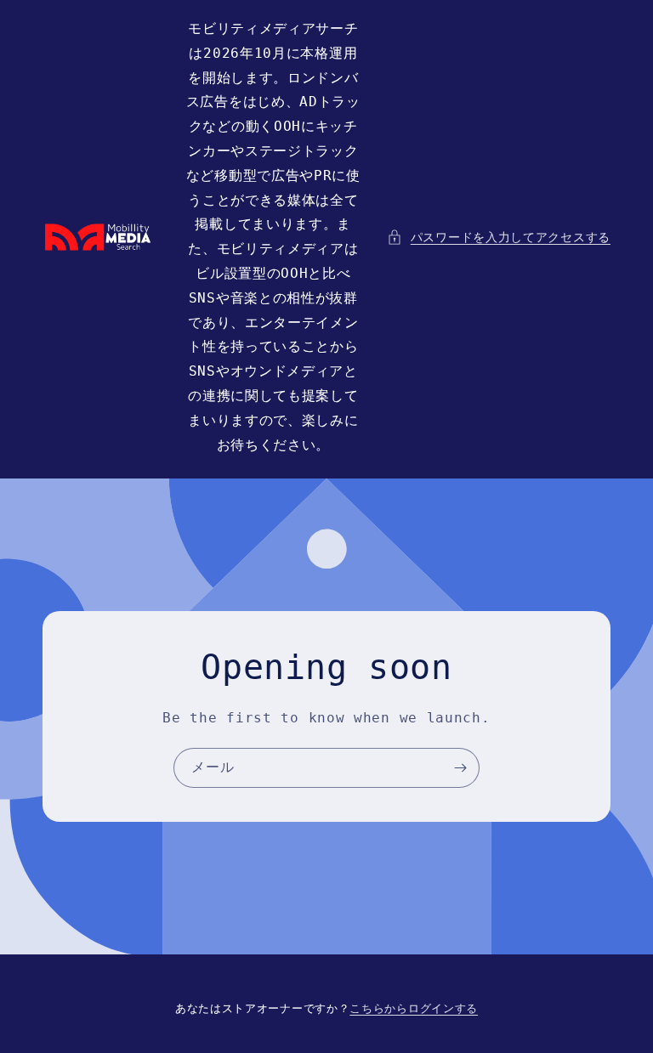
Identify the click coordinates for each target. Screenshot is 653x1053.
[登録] (460, 768)
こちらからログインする (413, 1008)
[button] (498, 237)
